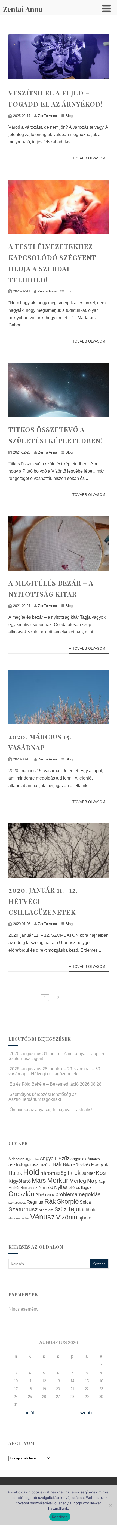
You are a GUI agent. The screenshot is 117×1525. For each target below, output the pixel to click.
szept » (87, 1412)
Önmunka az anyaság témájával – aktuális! (51, 1109)
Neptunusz (28, 1188)
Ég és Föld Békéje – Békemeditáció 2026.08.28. (56, 1084)
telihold (89, 1209)
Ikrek (74, 1172)
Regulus (35, 1202)
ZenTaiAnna (47, 116)
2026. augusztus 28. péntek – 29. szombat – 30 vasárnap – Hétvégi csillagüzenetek (54, 1071)
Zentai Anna (22, 9)
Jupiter (88, 1173)
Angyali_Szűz (54, 1158)
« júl (30, 1412)
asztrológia (19, 1164)
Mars (39, 1180)
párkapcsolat (17, 1202)
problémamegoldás (78, 1194)
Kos (101, 1173)
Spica (85, 1202)
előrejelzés (81, 1165)
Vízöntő (66, 1217)
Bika (67, 1164)
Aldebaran (16, 1159)
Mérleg (77, 1181)
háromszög (53, 1173)
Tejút (74, 1209)
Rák (50, 1201)
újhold (84, 1218)
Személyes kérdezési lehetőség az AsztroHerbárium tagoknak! (42, 1097)
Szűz (60, 1209)
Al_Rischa (32, 1159)
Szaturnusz (23, 1209)
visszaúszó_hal (18, 1218)
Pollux (49, 1195)
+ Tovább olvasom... (89, 158)
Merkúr (57, 1180)
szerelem (46, 1210)
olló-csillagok (80, 1187)
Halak (15, 1173)
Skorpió (68, 1201)
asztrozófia (41, 1165)
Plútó (39, 1195)
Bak (57, 1164)
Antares (94, 1159)
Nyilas (60, 1187)
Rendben (60, 1517)
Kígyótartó (19, 1181)
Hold (31, 1171)
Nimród (45, 1187)
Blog (69, 116)
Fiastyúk (99, 1164)
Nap (92, 1181)
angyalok (78, 1158)
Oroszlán (21, 1193)
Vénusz (42, 1217)
